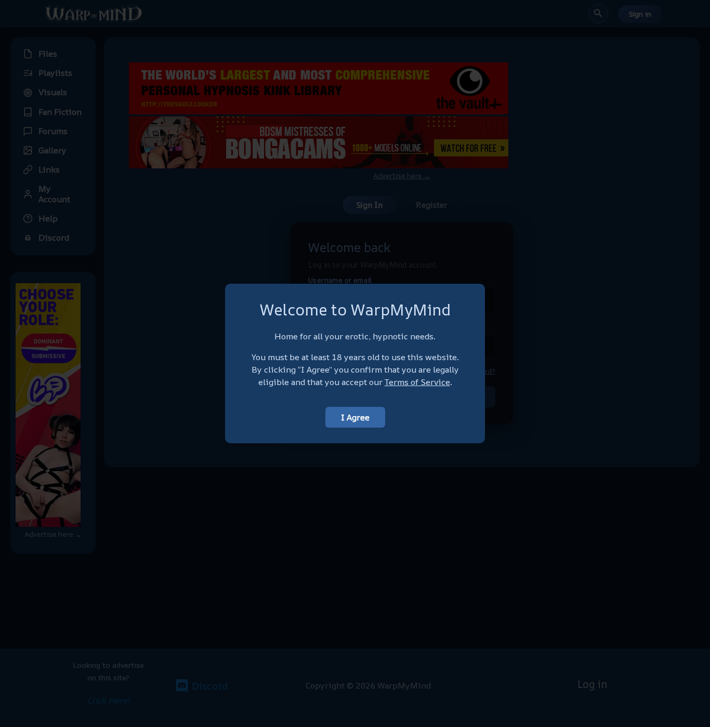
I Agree (355, 417)
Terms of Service (417, 382)
